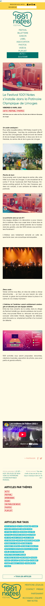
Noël (7, 552)
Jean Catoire (17, 538)
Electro (31, 532)
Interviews (9, 498)
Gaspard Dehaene (20, 535)
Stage (7, 563)
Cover (29, 529)
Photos (23, 44)
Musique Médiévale (12, 546)
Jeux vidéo (28, 538)
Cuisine (16, 532)
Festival (23, 30)
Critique (8, 532)
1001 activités (10, 526)
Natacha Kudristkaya (13, 549)
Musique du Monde (12, 543)
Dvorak (23, 532)
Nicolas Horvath (31, 549)
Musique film (26, 543)
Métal (37, 540)
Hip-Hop (8, 538)
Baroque (27, 526)
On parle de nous (12, 504)
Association (22, 42)
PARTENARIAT (37, 593)
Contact (30, 589)
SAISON (22, 36)
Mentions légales (34, 585)
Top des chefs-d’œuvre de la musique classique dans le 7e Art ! (33, 474)
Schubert (34, 560)
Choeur (8, 529)
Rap (27, 560)
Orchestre (25, 557)
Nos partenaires (17, 552)
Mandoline (28, 540)
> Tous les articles (22, 576)
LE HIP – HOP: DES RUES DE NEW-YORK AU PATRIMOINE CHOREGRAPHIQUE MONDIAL (12, 475)
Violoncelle (30, 563)
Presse (21, 560)
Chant (35, 526)
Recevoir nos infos (17, 4)
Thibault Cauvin (17, 563)
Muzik (7, 501)
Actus (19, 526)
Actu (21, 53)
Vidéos (22, 48)
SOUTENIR (23, 56)
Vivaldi (8, 566)
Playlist (22, 50)
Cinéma (22, 529)
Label (23, 39)
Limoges (19, 540)
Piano (7, 560)
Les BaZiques (10, 540)
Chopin (15, 529)
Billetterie (22, 33)
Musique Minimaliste (29, 546)
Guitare (32, 535)
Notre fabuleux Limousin (15, 555)
